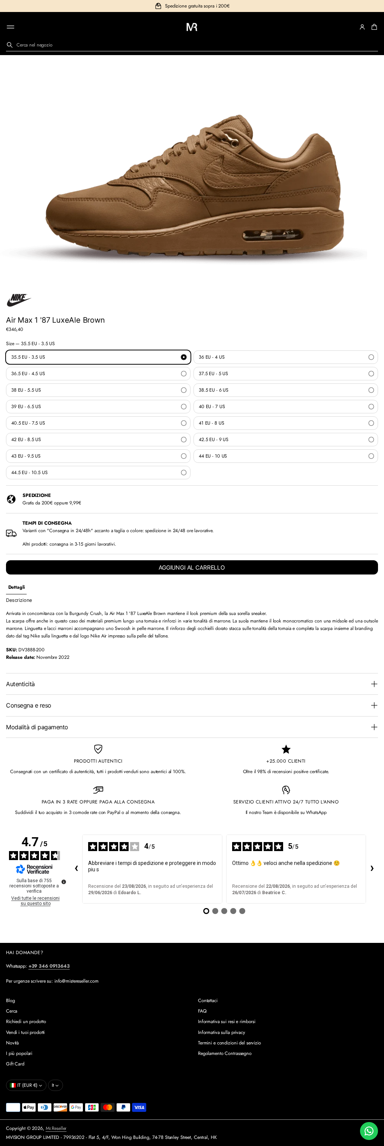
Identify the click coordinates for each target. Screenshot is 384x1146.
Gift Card (15, 1064)
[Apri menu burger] (10, 26)
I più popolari (19, 1053)
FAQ (202, 1011)
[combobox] (192, 45)
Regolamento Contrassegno (225, 1053)
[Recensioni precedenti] (76, 869)
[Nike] (19, 300)
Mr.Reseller (56, 1128)
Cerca (11, 1011)
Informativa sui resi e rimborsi (226, 1021)
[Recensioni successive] (372, 869)
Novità (12, 1043)
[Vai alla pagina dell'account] (362, 27)
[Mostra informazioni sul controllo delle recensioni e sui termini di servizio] (64, 882)
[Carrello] (373, 27)
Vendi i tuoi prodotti (25, 1032)
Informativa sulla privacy (221, 1032)
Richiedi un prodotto (26, 1021)
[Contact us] (369, 1131)
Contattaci (208, 1000)
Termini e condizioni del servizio (229, 1043)
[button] (373, 27)
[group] (16, 587)
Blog (10, 1000)
